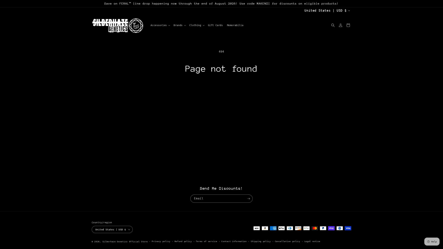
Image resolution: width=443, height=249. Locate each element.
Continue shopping (221, 87)
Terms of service (206, 241)
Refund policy (183, 241)
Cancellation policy (287, 241)
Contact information (234, 241)
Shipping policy (261, 241)
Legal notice (312, 241)
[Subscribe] (248, 199)
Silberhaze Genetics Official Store (125, 242)
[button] (160, 25)
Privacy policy (161, 241)
